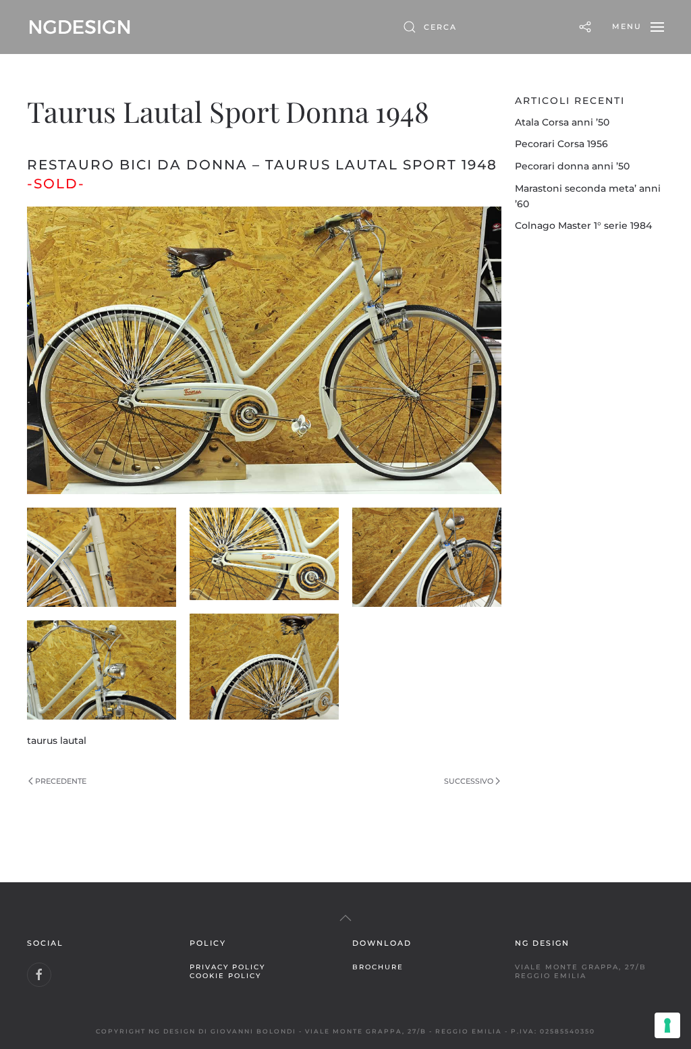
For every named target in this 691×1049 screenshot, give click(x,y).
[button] (638, 27)
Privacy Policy (227, 967)
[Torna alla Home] (79, 27)
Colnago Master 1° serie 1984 (583, 225)
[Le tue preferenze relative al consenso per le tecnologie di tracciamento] (667, 1025)
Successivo (468, 781)
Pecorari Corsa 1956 (561, 144)
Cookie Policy (225, 975)
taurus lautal (56, 740)
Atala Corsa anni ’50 (562, 122)
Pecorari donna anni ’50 (572, 166)
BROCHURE (378, 967)
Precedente (60, 781)
